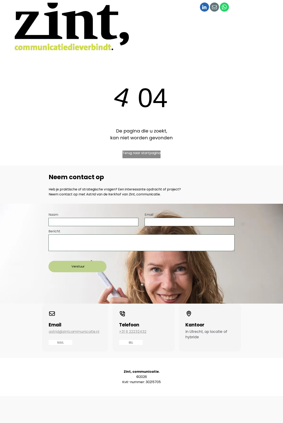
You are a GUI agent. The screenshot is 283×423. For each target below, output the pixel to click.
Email (149, 214)
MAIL (60, 342)
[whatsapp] (224, 7)
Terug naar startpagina (141, 153)
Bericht (54, 231)
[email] (214, 7)
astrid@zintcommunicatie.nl (74, 331)
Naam (53, 214)
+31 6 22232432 (132, 331)
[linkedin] (204, 7)
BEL (131, 342)
